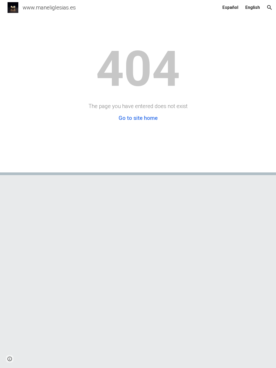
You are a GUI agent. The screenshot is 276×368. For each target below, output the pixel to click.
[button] (269, 7)
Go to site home (138, 118)
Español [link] (230, 7)
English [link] (252, 7)
